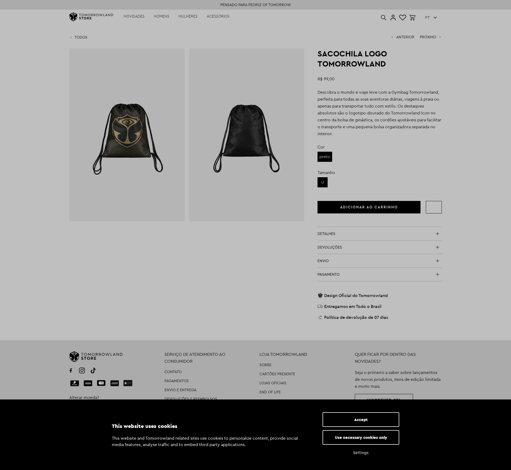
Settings (361, 452)
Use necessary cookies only (361, 437)
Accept (361, 419)
